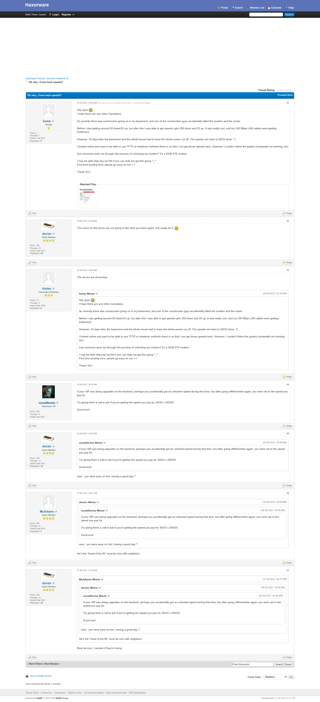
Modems (61, 78)
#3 (288, 270)
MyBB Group (62, 698)
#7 (288, 570)
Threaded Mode (285, 95)
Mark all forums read (116, 692)
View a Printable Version (40, 676)
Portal (224, 7)
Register (66, 14)
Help (291, 7)
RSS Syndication (137, 692)
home (47, 121)
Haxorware (60, 692)
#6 (288, 493)
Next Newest (51, 663)
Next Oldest (35, 663)
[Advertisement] (160, 45)
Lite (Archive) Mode (94, 692)
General (51, 78)
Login (55, 14)
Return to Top (74, 692)
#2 (288, 221)
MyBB (39, 698)
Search (239, 7)
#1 (288, 103)
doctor (46, 233)
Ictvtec (46, 288)
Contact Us (46, 692)
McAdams (47, 511)
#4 (288, 384)
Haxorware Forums (35, 78)
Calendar (276, 7)
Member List (257, 7)
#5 (288, 433)
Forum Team (32, 692)
